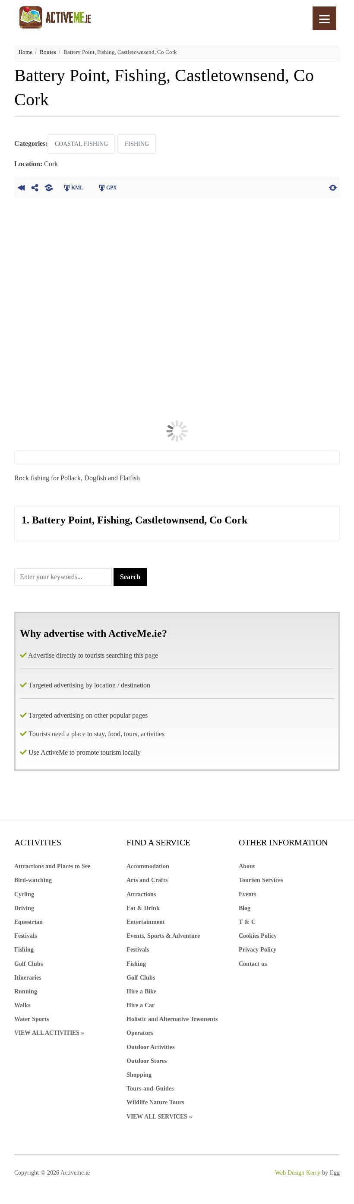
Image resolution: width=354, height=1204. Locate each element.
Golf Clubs (28, 964)
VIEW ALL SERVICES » (159, 1116)
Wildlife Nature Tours (155, 1102)
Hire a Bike (141, 991)
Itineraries (27, 977)
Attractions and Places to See (52, 866)
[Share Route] (35, 187)
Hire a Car (140, 1005)
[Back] (21, 187)
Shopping (139, 1075)
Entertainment (145, 922)
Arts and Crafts (147, 880)
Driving (24, 908)
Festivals (25, 936)
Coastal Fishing (81, 144)
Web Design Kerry (297, 1172)
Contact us (253, 964)
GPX (111, 188)
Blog (244, 908)
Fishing (137, 144)
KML (77, 188)
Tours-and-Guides (150, 1088)
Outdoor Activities (150, 1047)
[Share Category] (49, 187)
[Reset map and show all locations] (333, 187)
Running (25, 991)
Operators (139, 1033)
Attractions (141, 894)
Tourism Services (261, 880)
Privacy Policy (257, 949)
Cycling (24, 894)
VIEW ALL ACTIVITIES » (49, 1033)
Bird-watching (33, 880)
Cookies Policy (258, 936)
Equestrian (28, 922)
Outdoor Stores (146, 1061)
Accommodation (147, 866)
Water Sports (31, 1019)
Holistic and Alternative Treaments (172, 1019)
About (247, 866)
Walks (22, 1005)
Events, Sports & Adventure (163, 936)
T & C (247, 922)
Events (247, 894)
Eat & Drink (143, 908)
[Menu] (324, 18)
